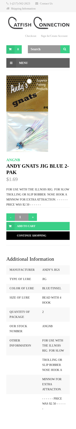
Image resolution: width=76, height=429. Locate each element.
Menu (23, 63)
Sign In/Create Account (54, 35)
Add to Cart (26, 226)
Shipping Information (23, 8)
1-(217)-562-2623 (20, 3)
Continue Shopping (31, 235)
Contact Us (46, 3)
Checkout (30, 35)
